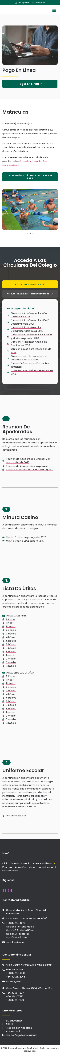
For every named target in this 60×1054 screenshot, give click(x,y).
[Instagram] (10, 890)
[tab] (30, 284)
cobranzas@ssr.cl (10, 165)
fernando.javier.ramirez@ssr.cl (34, 161)
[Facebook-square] (4, 890)
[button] (54, 10)
